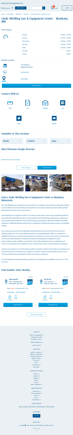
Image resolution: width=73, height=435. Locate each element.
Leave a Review (46, 167)
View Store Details (20, 292)
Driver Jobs (36, 367)
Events (36, 382)
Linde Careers (36, 365)
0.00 (56, 8)
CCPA (36, 397)
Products (31, 141)
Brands (6, 141)
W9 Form (36, 360)
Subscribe (36, 415)
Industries (36, 378)
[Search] (43, 7)
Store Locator (10, 14)
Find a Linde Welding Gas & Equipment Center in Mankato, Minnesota (32, 199)
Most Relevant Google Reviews (18, 149)
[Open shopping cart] (52, 8)
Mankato (26, 14)
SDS (36, 362)
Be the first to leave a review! (10, 159)
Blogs (36, 380)
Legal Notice (36, 391)
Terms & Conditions (36, 393)
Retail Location (7, 60)
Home (2, 14)
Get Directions (24, 79)
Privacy (36, 395)
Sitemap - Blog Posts (36, 356)
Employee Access (36, 428)
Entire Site (20, 8)
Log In (67, 8)
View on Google (26, 167)
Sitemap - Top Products (36, 354)
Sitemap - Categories (36, 352)
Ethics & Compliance (36, 384)
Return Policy (36, 399)
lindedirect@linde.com (36, 342)
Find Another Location (36, 314)
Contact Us (36, 376)
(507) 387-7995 (25, 72)
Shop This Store (36, 85)
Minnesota (18, 14)
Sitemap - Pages (36, 358)
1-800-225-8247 (36, 345)
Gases (54, 141)
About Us (36, 374)
